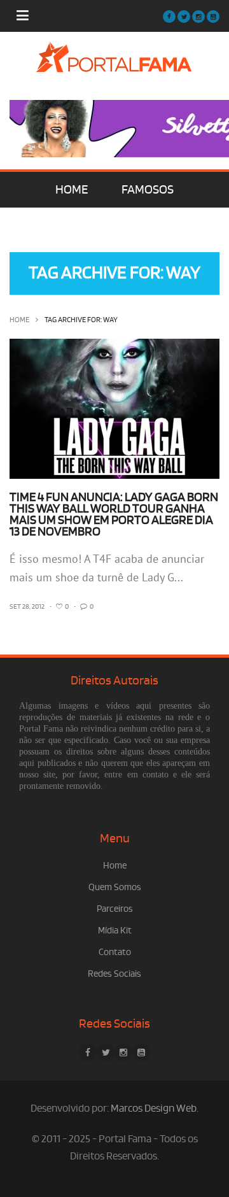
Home (19, 320)
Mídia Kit (115, 930)
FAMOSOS (147, 190)
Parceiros (115, 908)
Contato (115, 952)
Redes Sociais (114, 973)
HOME (71, 190)
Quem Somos (114, 887)
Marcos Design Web (154, 1108)
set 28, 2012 (27, 607)
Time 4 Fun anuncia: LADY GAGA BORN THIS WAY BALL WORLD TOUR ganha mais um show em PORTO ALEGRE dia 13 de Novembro (114, 514)
